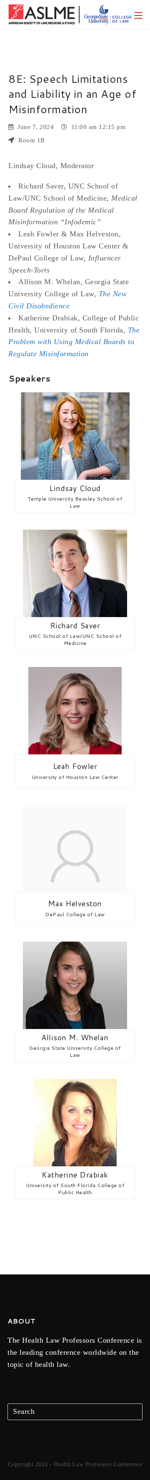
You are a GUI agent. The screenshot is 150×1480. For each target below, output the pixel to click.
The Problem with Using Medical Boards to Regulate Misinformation (74, 342)
